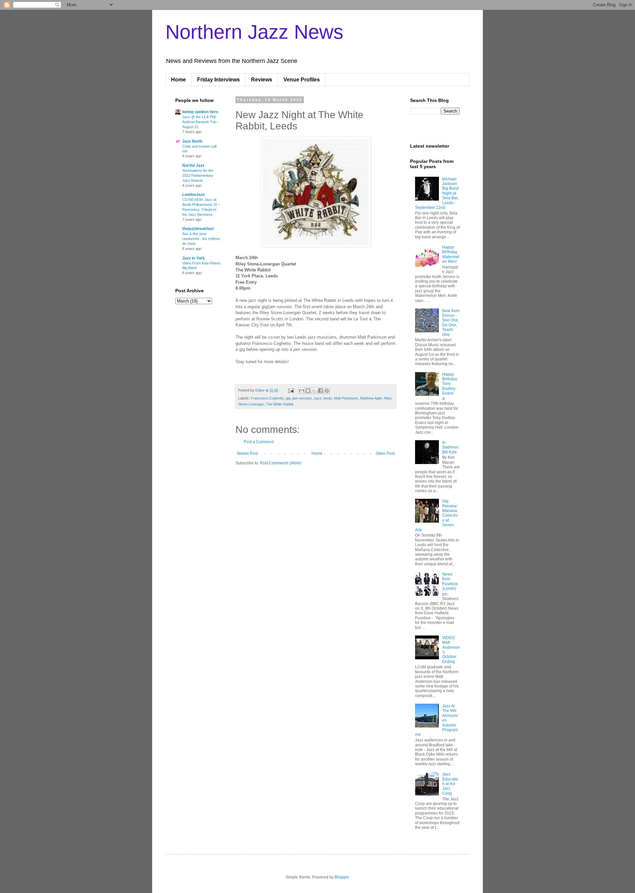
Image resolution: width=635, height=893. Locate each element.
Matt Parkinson (346, 398)
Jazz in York (193, 258)
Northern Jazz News (254, 32)
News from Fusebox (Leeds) (450, 581)
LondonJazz (193, 194)
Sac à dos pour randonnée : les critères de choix (201, 239)
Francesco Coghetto (267, 398)
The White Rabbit (279, 404)
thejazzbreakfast (198, 228)
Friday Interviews (218, 79)
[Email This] (301, 390)
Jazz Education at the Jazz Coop (450, 784)
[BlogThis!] (308, 390)
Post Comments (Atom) (280, 463)
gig (288, 398)
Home (178, 79)
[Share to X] (314, 390)
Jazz (317, 398)
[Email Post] (290, 390)
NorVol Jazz (193, 165)
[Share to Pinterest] (326, 390)
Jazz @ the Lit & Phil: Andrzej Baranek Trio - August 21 (200, 122)
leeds (327, 398)
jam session (302, 398)
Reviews (261, 79)
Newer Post (247, 453)
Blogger (342, 877)
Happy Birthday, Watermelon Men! (450, 254)
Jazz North (192, 141)
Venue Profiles (301, 79)
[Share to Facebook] (320, 390)
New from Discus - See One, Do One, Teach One (450, 322)
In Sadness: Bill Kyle (450, 447)
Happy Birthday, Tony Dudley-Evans (450, 384)
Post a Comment (259, 442)
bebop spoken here (200, 112)
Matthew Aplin (371, 398)
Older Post (385, 453)
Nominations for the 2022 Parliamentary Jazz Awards (197, 175)
